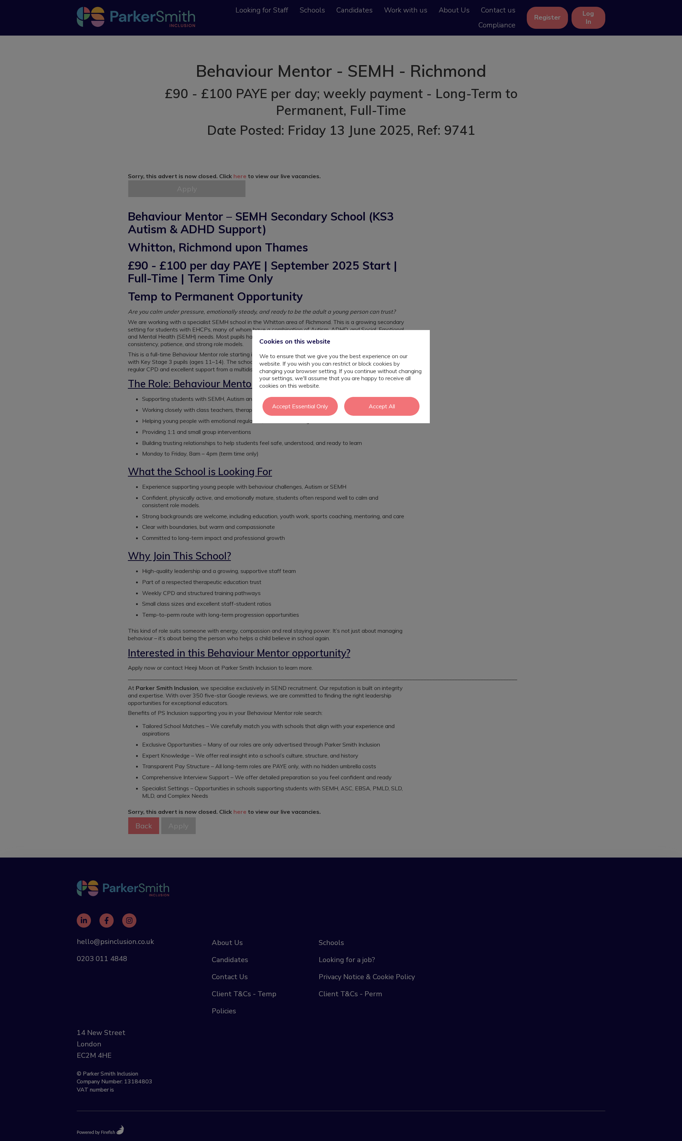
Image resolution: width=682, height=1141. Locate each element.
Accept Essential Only (300, 406)
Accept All (382, 406)
